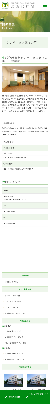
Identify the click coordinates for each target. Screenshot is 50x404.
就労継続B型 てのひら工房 (15, 313)
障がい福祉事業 (25, 289)
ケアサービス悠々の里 (13, 301)
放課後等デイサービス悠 (14, 337)
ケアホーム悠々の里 (12, 295)
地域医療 (25, 275)
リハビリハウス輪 (11, 307)
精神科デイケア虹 (11, 281)
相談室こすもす (25, 366)
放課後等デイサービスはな (15, 359)
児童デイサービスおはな (14, 353)
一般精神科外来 (13, 397)
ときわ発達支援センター (14, 331)
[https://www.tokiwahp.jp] (18, 5)
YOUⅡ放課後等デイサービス (16, 343)
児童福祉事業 (25, 320)
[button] (5, 79)
